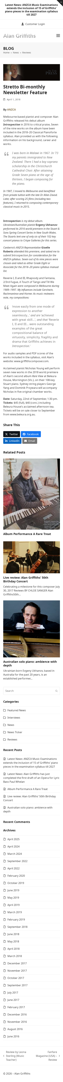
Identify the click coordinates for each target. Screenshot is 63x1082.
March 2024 (14, 854)
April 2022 (13, 868)
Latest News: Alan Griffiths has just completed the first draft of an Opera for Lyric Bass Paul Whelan (31, 778)
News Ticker (14, 732)
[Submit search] (56, 690)
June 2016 (13, 1036)
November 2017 (17, 970)
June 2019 (13, 890)
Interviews (13, 717)
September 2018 (17, 927)
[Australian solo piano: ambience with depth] (31, 628)
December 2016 (17, 1014)
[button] (58, 35)
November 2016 (17, 1022)
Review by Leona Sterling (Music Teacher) (14, 1056)
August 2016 (15, 1029)
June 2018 (13, 934)
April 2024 (13, 846)
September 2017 (17, 985)
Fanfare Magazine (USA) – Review (46, 1056)
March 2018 (14, 956)
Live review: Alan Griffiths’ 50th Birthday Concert (25, 579)
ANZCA (11, 109)
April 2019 (13, 905)
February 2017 (16, 1007)
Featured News (16, 710)
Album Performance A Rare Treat (27, 534)
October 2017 (15, 978)
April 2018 (13, 949)
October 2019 (15, 883)
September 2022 (17, 861)
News (10, 725)
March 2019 (14, 912)
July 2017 (12, 992)
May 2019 (13, 897)
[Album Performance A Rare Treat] (31, 494)
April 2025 (13, 839)
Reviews (12, 739)
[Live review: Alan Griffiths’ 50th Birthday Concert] (31, 557)
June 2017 (13, 1000)
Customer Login (35, 24)
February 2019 (16, 919)
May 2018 (13, 941)
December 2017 (17, 963)
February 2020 (16, 875)
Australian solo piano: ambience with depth (30, 663)
